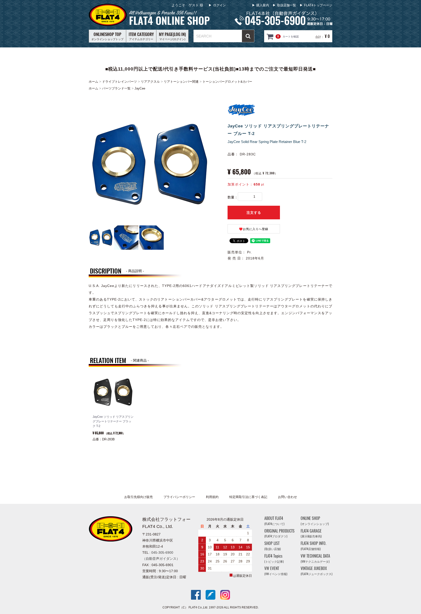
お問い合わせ (287, 497)
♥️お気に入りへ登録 (253, 229)
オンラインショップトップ (107, 36)
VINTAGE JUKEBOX (316, 571)
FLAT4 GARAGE (311, 533)
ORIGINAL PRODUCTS (279, 533)
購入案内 (262, 5)
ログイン (219, 5)
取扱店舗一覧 (286, 5)
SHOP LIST (272, 546)
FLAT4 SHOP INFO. (313, 546)
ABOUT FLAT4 (274, 521)
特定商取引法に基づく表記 (248, 497)
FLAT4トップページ (318, 5)
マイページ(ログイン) (172, 36)
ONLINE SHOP (315, 521)
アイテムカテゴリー (141, 36)
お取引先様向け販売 (138, 497)
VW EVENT (275, 571)
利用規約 (212, 497)
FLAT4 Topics (274, 558)
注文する (254, 212)
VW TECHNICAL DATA (315, 558)
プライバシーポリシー (179, 497)
